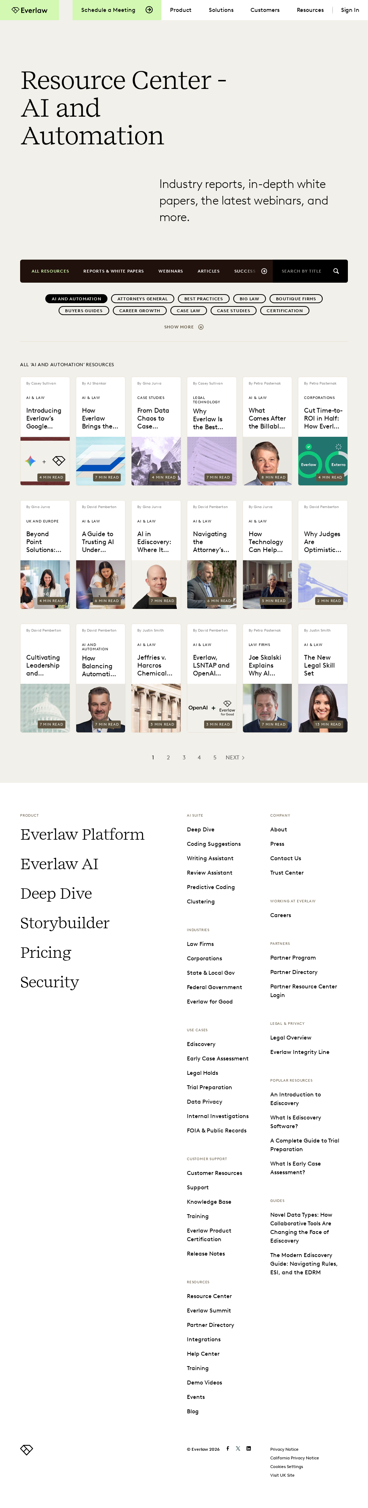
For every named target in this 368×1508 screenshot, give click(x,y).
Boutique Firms (296, 298)
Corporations (204, 958)
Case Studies (233, 310)
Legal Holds (202, 1072)
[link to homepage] (26, 1453)
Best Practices (203, 298)
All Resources (50, 271)
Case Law (189, 310)
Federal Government (214, 987)
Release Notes (206, 1253)
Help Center (203, 1353)
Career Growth (139, 310)
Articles (209, 271)
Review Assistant (210, 872)
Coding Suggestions (214, 843)
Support (198, 1187)
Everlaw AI (59, 864)
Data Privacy (204, 1101)
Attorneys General (142, 298)
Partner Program (293, 957)
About (278, 829)
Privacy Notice (284, 1449)
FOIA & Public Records (217, 1130)
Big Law (249, 298)
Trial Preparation (209, 1087)
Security (49, 982)
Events (196, 1396)
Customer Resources (214, 1173)
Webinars (170, 271)
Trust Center (287, 872)
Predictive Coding (211, 887)
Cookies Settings (286, 1466)
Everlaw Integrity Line (300, 1052)
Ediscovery (201, 1044)
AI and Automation (76, 298)
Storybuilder (64, 923)
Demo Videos (204, 1382)
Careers (280, 915)
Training (198, 1216)
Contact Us (285, 858)
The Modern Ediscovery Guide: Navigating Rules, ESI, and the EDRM (304, 1264)
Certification (285, 310)
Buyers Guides (83, 310)
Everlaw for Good (210, 1001)
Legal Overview (291, 1037)
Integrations (204, 1339)
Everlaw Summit (209, 1310)
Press (277, 843)
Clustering (201, 901)
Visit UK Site (282, 1475)
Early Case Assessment (218, 1058)
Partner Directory (210, 1324)
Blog (193, 1411)
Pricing (45, 952)
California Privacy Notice (294, 1457)
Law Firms (200, 944)
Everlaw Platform (82, 834)
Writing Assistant (210, 858)
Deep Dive (56, 893)
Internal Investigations (218, 1116)
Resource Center (209, 1296)
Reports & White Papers (113, 271)
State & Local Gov (211, 972)
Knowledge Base (209, 1201)
